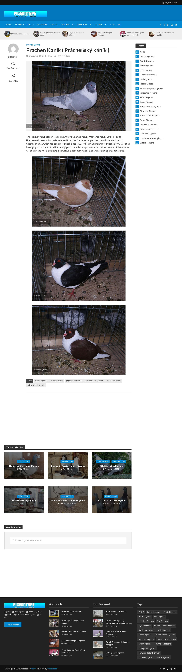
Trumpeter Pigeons (147, 648)
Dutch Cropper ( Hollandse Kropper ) (118, 643)
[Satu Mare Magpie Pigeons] (94, 34)
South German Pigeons (165, 634)
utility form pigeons (36, 385)
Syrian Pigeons (119, 462)
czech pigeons (41, 380)
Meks (33, 668)
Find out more (13, 624)
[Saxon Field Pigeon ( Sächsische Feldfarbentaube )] (98, 622)
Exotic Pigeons (169, 612)
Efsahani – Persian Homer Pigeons (68, 466)
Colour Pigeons (153, 612)
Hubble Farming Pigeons (24, 500)
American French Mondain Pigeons (68, 500)
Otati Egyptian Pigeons (111, 466)
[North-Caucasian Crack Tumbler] (151, 34)
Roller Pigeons (164, 630)
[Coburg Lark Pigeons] (98, 655)
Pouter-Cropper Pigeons (164, 625)
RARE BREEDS (67, 24)
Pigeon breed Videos (47, 24)
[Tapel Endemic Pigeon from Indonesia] (123, 34)
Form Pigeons (33, 45)
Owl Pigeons (162, 621)
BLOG (112, 24)
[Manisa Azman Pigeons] (7, 34)
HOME (9, 24)
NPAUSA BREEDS (84, 24)
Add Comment (13, 68)
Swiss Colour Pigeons (166, 639)
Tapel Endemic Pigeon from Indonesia (135, 34)
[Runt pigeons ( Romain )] (98, 613)
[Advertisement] (79, 416)
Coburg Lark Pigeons (115, 653)
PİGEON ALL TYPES (23, 24)
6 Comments (113, 614)
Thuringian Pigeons (163, 643)
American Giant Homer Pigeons (116, 632)
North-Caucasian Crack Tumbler (165, 34)
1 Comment (112, 637)
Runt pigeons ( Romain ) (116, 611)
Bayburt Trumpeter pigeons (76, 34)
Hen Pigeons (159, 616)
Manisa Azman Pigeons (20, 34)
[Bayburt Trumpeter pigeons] (65, 34)
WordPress (52, 668)
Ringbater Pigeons (146, 630)
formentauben (57, 380)
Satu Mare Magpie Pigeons (105, 34)
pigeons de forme (74, 380)
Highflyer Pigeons (146, 621)
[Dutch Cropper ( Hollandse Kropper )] (98, 644)
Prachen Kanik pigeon (94, 380)
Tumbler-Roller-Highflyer (149, 653)
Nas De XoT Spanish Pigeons (112, 500)
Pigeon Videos (145, 625)
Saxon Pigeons (145, 634)
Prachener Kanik (114, 380)
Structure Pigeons (146, 639)
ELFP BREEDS (100, 24)
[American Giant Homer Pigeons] (98, 633)
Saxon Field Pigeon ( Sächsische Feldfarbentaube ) (119, 622)
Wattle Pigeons (163, 657)
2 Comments (113, 655)
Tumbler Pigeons (146, 657)
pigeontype (13, 57)
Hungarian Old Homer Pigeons (24, 466)
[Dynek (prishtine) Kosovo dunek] (36, 34)
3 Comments (113, 626)
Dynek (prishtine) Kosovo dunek (50, 34)
